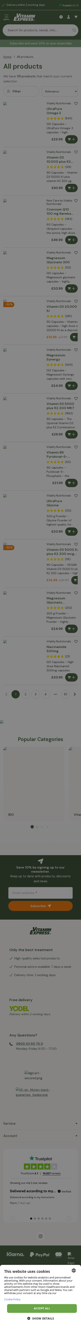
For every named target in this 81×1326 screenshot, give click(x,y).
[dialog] (40, 1295)
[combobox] (74, 1270)
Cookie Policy (12, 1299)
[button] (40, 1318)
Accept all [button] (42, 1308)
